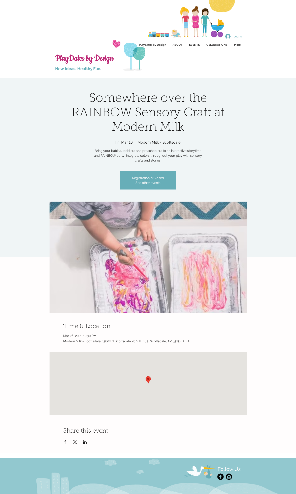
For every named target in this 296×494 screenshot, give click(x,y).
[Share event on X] (75, 442)
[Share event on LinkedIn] (85, 442)
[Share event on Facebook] (65, 442)
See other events (148, 183)
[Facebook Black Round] (220, 476)
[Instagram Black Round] (229, 476)
